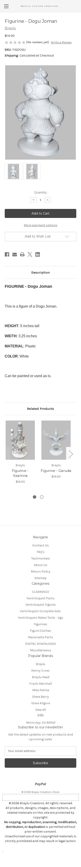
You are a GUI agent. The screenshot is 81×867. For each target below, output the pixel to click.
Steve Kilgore (40, 703)
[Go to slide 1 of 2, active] (34, 497)
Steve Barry (40, 697)
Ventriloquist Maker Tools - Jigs (40, 618)
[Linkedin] (37, 254)
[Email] (14, 254)
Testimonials (40, 558)
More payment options (40, 225)
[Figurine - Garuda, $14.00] (56, 440)
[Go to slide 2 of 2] (41, 497)
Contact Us (40, 545)
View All (40, 710)
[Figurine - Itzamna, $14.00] (20, 440)
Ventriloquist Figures (40, 605)
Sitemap (40, 578)
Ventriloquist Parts (40, 598)
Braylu (40, 664)
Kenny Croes (40, 670)
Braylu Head (40, 677)
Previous (5, 454)
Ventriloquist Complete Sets (40, 611)
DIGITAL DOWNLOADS (40, 644)
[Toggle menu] (6, 6)
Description (40, 272)
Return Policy (40, 571)
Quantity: (40, 192)
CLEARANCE (40, 592)
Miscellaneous (40, 650)
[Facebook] (7, 254)
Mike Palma (40, 690)
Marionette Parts (40, 637)
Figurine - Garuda (56, 471)
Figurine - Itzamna (20, 473)
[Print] (22, 254)
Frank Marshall (40, 684)
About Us (40, 565)
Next (70, 454)
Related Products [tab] (40, 409)
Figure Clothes (40, 631)
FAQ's (41, 552)
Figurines (40, 624)
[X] (30, 254)
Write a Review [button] (61, 42)
